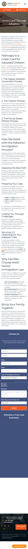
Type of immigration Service (10, 374)
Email (3, 367)
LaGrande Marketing (6, 537)
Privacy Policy (15, 536)
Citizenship (4, 249)
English (4, 384)
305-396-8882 (9, 520)
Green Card (5, 69)
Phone (3, 360)
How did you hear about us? (10, 400)
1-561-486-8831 (8, 522)
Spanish (4, 386)
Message (4, 389)
